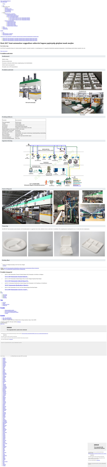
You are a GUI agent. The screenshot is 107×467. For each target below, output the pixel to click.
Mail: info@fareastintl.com (7, 318)
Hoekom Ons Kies (8, 8)
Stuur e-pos (2, 323)
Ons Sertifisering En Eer (9, 9)
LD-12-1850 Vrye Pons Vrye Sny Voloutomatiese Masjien (19, 19)
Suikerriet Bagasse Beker (11, 24)
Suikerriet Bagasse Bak (11, 23)
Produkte (6, 313)
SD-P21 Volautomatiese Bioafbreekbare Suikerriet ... (17, 285)
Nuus (4, 26)
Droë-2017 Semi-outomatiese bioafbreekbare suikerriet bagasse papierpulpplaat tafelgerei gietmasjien (21, 268)
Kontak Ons (5, 27)
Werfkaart (19, 321)
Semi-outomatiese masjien (11, 14)
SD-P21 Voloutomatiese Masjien (13, 15)
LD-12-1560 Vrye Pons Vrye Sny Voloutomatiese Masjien (19, 18)
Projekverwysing (8, 11)
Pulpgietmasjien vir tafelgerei (10, 13)
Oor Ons (6, 7)
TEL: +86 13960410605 (7, 317)
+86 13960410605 (3, 1)
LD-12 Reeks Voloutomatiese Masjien (11, 312)
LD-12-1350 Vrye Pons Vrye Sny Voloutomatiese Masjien (19, 17)
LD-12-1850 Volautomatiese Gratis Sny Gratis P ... (16, 289)
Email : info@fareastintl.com (5, 0)
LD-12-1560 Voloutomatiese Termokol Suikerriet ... (16, 276)
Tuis (3, 5)
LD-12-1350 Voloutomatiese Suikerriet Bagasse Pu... (17, 281)
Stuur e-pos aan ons (3, 51)
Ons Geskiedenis (8, 10)
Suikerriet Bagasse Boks (11, 22)
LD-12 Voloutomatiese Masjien (12, 16)
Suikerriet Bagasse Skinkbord (12, 25)
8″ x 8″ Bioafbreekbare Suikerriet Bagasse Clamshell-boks (14, 269)
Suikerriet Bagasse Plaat (11, 21)
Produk (4, 303)
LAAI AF (4, 265)
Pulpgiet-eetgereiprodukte (9, 20)
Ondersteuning (5, 28)
